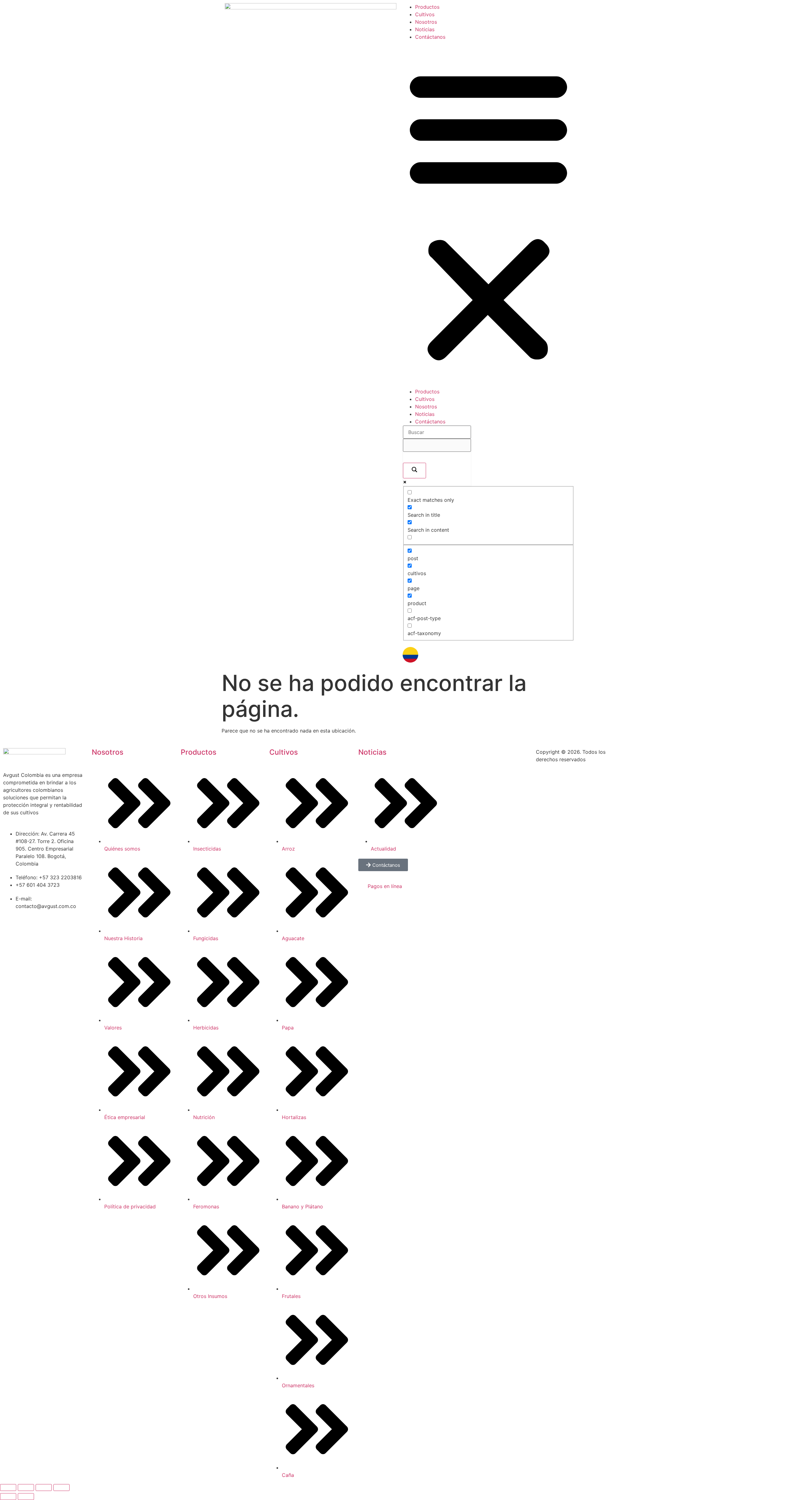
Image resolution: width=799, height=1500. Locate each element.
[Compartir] (44, 1487)
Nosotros (426, 22)
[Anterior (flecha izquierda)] (8, 1496)
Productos (427, 7)
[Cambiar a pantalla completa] (26, 1487)
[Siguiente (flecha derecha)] (26, 1496)
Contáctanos (430, 37)
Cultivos (424, 14)
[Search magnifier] (414, 470)
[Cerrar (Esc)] (61, 1487)
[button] (488, 214)
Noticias (424, 29)
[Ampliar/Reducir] (8, 1487)
